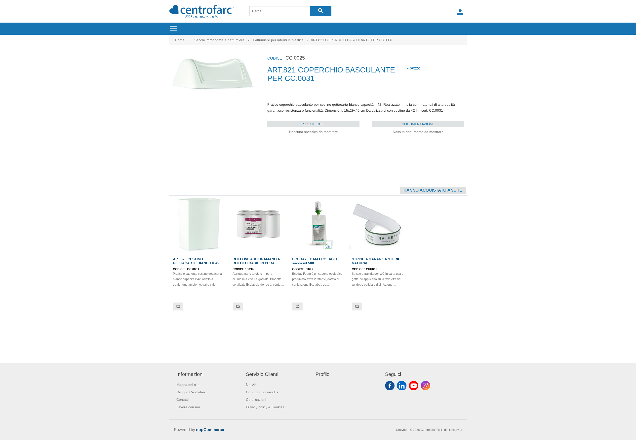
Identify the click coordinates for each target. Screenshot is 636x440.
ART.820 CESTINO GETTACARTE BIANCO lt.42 (196, 261)
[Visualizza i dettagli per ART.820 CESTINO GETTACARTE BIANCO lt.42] (198, 224)
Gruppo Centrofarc (191, 392)
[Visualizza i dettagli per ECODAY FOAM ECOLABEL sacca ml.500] (318, 224)
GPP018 (371, 269)
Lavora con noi (188, 407)
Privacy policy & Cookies (265, 407)
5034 (250, 269)
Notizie (251, 385)
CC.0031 (193, 269)
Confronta (178, 306)
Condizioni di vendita (262, 392)
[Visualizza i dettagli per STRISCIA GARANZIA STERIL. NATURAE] (377, 224)
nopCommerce (210, 430)
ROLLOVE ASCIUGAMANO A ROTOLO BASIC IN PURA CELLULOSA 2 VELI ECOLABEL (256, 265)
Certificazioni (256, 400)
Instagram (425, 385)
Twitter (401, 385)
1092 (309, 269)
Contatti (182, 400)
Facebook (390, 385)
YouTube (413, 385)
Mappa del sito (187, 385)
